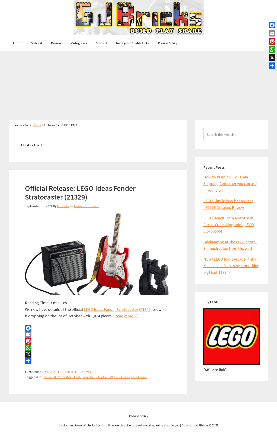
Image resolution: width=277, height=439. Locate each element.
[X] (98, 354)
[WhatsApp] (98, 348)
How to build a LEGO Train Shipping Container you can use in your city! (230, 183)
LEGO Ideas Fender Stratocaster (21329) (118, 309)
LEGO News (83, 372)
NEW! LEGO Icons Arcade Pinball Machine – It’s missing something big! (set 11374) (231, 266)
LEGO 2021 (49, 372)
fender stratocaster (57, 377)
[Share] (98, 360)
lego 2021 (88, 377)
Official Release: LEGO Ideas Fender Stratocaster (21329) (80, 193)
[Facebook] (98, 328)
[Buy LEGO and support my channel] (231, 363)
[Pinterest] (98, 341)
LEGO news (139, 377)
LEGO (76, 377)
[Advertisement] (138, 81)
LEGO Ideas (66, 372)
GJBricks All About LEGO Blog (138, 17)
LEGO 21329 (104, 377)
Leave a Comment (86, 206)
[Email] (98, 335)
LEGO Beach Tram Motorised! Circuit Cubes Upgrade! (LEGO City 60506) (228, 224)
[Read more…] (125, 315)
